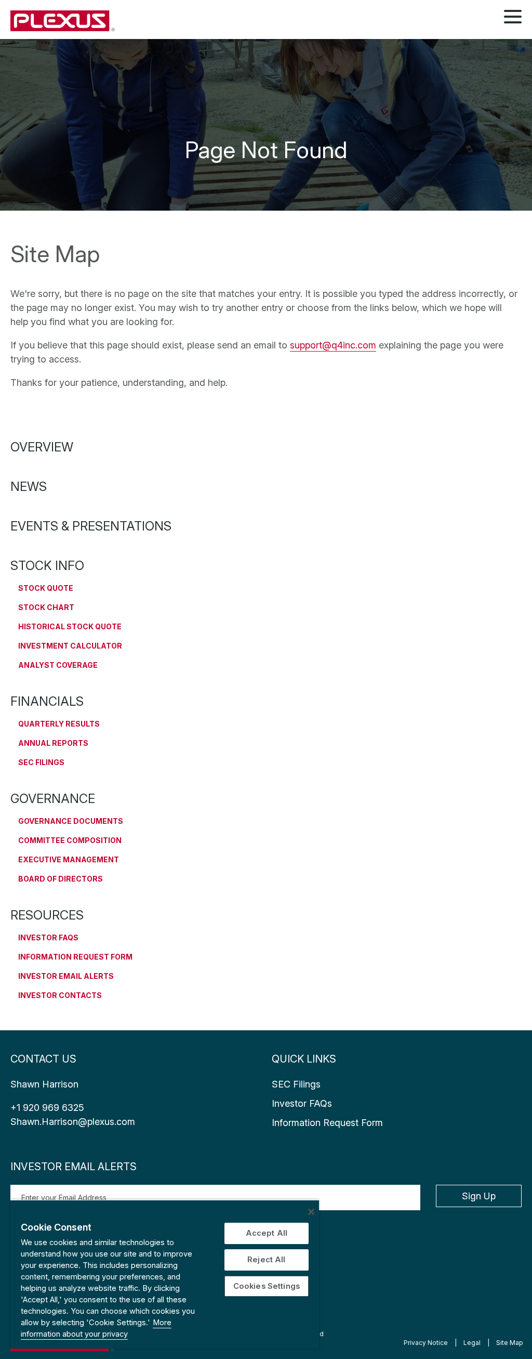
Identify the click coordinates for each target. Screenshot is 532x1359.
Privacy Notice (426, 1343)
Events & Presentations (90, 526)
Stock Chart (46, 607)
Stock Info (47, 565)
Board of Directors (60, 878)
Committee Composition (70, 840)
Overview (41, 447)
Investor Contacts (60, 995)
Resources (47, 915)
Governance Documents (70, 821)
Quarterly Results (59, 723)
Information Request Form (75, 956)
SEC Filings (41, 762)
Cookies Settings (266, 1286)
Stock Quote (45, 588)
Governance (52, 798)
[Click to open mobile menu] (513, 18)
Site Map (509, 1343)
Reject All (266, 1259)
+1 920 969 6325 (47, 1107)
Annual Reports (53, 743)
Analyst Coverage (58, 665)
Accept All (266, 1233)
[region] (164, 1274)
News (28, 486)
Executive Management (68, 859)
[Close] (311, 1212)
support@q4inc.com (333, 345)
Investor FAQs (48, 937)
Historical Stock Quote (70, 626)
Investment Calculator (70, 645)
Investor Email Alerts (66, 976)
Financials (47, 701)
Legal (472, 1343)
